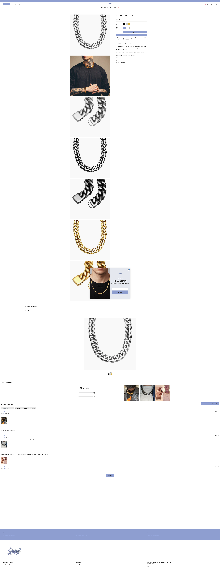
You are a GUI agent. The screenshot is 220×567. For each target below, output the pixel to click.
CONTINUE (120, 292)
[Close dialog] (129, 270)
